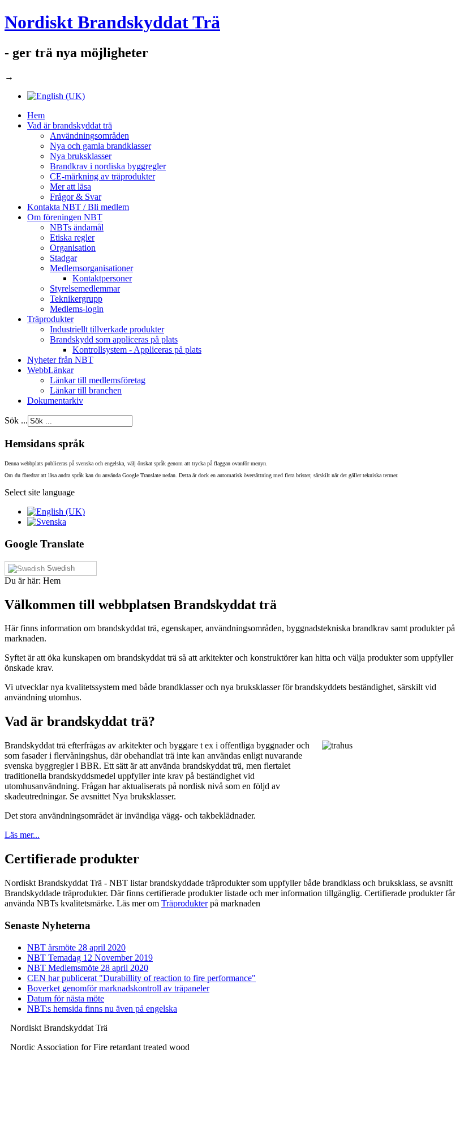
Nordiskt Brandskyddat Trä (112, 22)
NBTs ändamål (77, 227)
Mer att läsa (70, 186)
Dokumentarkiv (55, 400)
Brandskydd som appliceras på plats (114, 339)
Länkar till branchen (86, 390)
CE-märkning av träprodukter (102, 176)
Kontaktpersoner (102, 278)
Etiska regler (72, 237)
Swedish (60, 568)
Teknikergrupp (76, 298)
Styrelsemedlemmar (85, 288)
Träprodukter (50, 319)
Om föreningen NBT (64, 217)
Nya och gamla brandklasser (100, 146)
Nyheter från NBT (60, 360)
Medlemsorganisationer (91, 268)
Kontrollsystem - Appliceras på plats (136, 349)
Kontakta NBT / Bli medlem (78, 207)
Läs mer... (22, 835)
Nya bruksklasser (80, 156)
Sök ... (16, 420)
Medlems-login (77, 309)
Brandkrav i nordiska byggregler (108, 166)
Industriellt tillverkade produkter (107, 329)
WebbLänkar (50, 370)
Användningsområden (89, 135)
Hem (36, 115)
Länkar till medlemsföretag (97, 380)
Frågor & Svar (75, 197)
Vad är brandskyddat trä (69, 125)
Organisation (73, 247)
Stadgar (63, 258)
